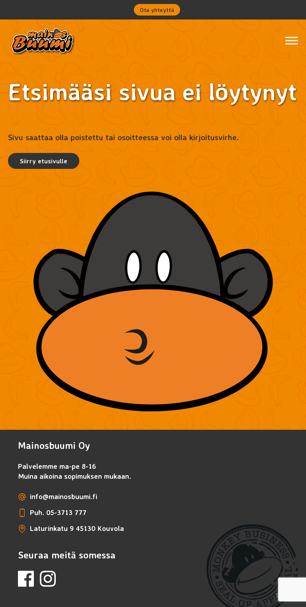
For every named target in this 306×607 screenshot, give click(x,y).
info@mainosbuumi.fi (63, 496)
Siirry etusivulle (43, 161)
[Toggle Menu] (291, 40)
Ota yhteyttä (157, 9)
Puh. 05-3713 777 (58, 512)
